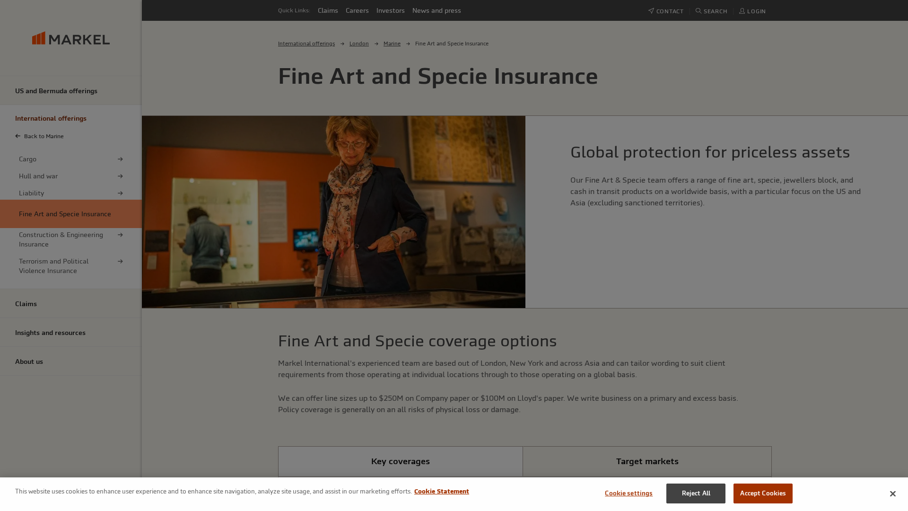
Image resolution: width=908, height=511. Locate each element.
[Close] (892, 493)
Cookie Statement (441, 491)
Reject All (696, 493)
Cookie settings (629, 493)
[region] (454, 494)
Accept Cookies (763, 493)
